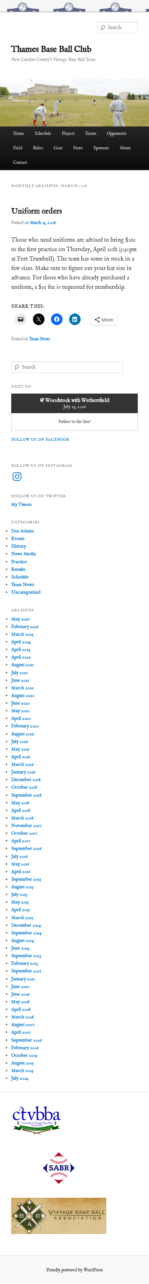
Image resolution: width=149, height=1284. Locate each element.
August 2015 (22, 887)
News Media (23, 554)
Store (78, 148)
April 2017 (20, 841)
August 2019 (22, 734)
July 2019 (19, 742)
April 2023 (20, 650)
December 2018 (26, 780)
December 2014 (26, 925)
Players (68, 133)
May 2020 (20, 711)
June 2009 (20, 994)
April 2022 (21, 657)
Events (18, 539)
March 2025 (22, 634)
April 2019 (20, 757)
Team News (39, 339)
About (125, 148)
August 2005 (22, 1063)
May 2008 (20, 1002)
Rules (38, 148)
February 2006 (24, 1048)
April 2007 (21, 1032)
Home (18, 133)
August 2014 (22, 941)
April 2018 (20, 810)
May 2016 (20, 864)
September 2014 (26, 933)
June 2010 (20, 987)
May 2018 (20, 803)
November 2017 (26, 826)
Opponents (116, 133)
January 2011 (23, 979)
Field (17, 148)
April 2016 (20, 872)
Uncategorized (26, 592)
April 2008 (20, 1009)
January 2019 (23, 772)
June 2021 (20, 680)
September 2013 (26, 956)
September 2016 (26, 848)
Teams (90, 133)
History (18, 546)
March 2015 (22, 918)
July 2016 (19, 856)
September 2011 (26, 971)
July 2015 (19, 895)
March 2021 (22, 688)
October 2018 (24, 787)
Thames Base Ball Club (51, 49)
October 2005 (24, 1055)
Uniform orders (36, 211)
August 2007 (22, 1025)
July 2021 (19, 673)
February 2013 (24, 963)
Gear (58, 148)
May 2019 (20, 749)
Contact (20, 162)
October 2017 (24, 833)
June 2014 (20, 948)
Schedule (43, 133)
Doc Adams (22, 531)
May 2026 (20, 619)
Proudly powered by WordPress (74, 1270)
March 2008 (22, 1017)
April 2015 (20, 910)
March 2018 (22, 818)
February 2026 (24, 627)
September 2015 (26, 879)
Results (18, 569)
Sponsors (101, 148)
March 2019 (22, 764)
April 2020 (21, 718)
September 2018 (26, 795)
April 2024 (21, 642)
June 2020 (20, 703)
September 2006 (26, 1040)
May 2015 (20, 902)
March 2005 (22, 1071)
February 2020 (25, 726)
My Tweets (21, 504)
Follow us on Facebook (40, 439)
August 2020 (22, 696)
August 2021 (22, 665)
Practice (19, 562)
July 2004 (19, 1078)
